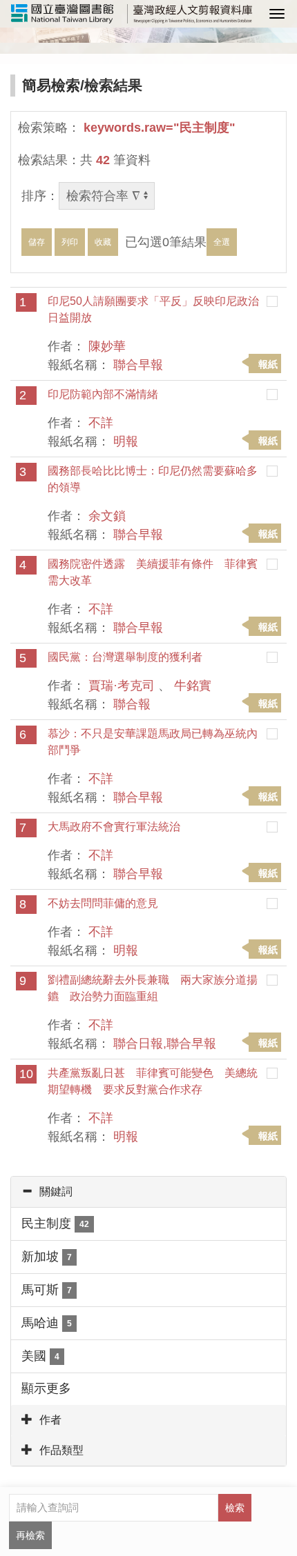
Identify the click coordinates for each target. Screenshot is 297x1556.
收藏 (103, 242)
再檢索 (30, 1535)
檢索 (235, 1507)
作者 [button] (50, 1420)
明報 (125, 441)
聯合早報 (138, 365)
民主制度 (55, 1223)
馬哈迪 (46, 1323)
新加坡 (46, 1257)
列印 (69, 242)
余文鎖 (107, 516)
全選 (221, 242)
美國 (40, 1356)
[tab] (148, 1192)
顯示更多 (46, 1388)
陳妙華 (107, 346)
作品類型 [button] (61, 1450)
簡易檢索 (51, 85)
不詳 (100, 423)
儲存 (36, 242)
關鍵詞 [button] (56, 1191)
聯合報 (132, 704)
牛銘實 (192, 685)
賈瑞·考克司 (121, 685)
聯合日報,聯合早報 (164, 1043)
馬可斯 (46, 1290)
